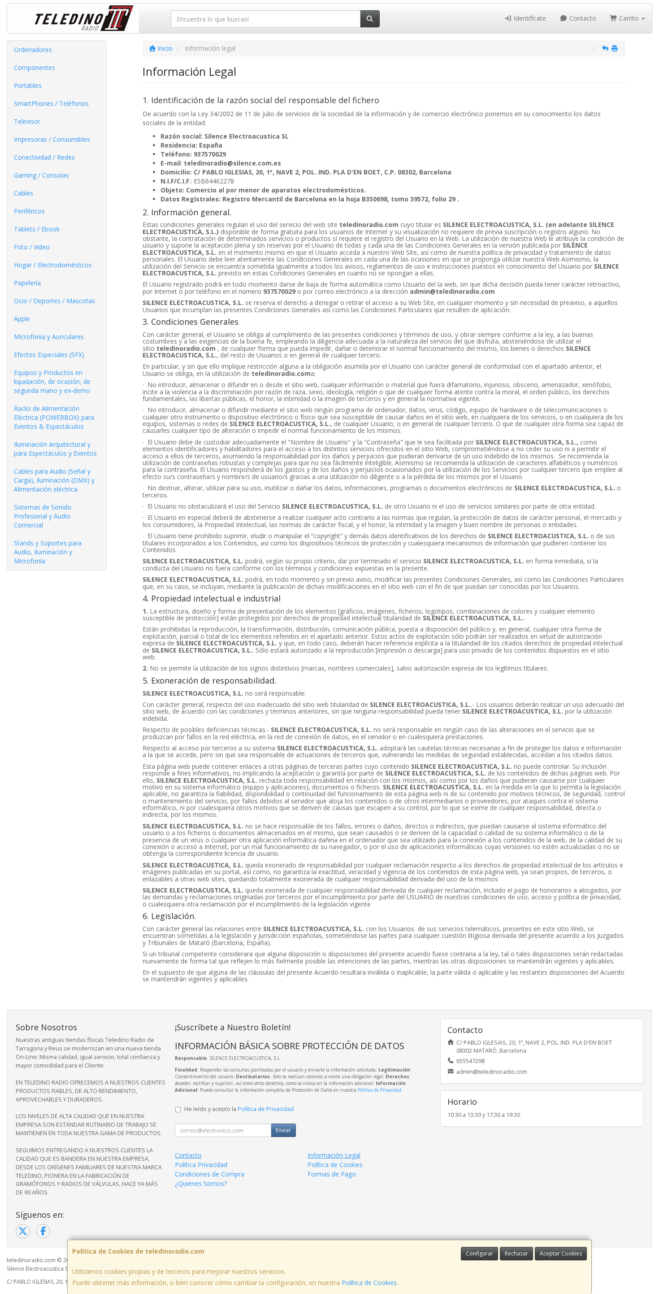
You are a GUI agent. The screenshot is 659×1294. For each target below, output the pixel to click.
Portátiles (28, 85)
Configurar (479, 1253)
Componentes (34, 67)
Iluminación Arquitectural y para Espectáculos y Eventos (55, 448)
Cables (23, 193)
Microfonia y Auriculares (49, 336)
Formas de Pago (332, 1174)
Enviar (283, 1130)
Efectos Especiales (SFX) (49, 354)
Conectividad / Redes (44, 157)
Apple (22, 318)
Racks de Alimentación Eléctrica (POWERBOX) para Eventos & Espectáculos (54, 417)
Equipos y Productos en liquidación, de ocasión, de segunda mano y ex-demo (52, 381)
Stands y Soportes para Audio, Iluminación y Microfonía (48, 552)
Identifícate (529, 18)
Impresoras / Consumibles (52, 139)
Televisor (27, 121)
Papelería (27, 283)
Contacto (582, 18)
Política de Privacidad (379, 1090)
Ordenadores (33, 49)
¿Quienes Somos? (201, 1183)
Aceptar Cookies (561, 1253)
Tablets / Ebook (37, 229)
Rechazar (516, 1253)
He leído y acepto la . (239, 1109)
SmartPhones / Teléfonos (51, 103)
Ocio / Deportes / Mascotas (54, 300)
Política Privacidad (201, 1164)
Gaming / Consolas (41, 175)
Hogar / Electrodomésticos (53, 265)
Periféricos (29, 211)
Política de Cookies (369, 1282)
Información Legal (334, 1155)
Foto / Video (32, 247)
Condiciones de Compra (209, 1174)
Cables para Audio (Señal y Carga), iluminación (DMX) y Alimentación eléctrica (54, 480)
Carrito (629, 18)
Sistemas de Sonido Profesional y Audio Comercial (42, 516)
